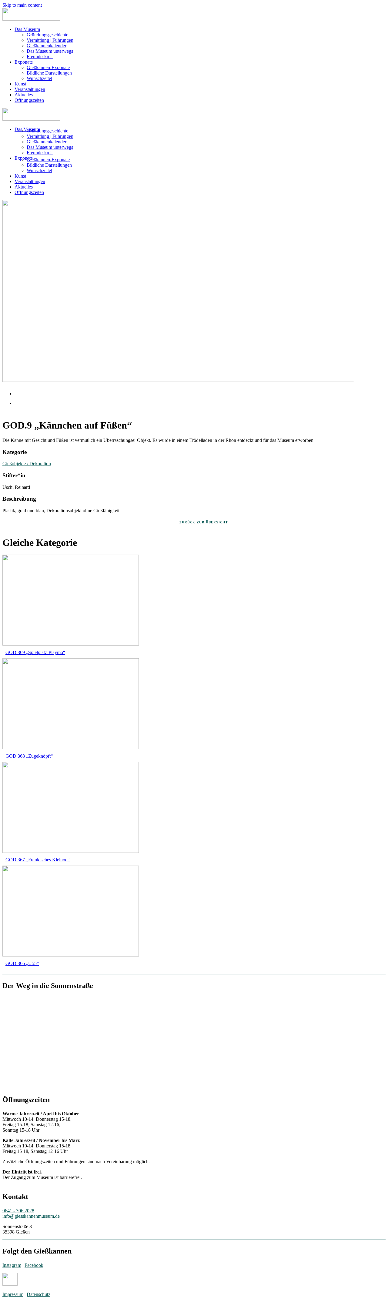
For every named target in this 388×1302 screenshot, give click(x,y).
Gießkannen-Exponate (48, 67)
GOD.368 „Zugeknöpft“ (29, 756)
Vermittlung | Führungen (50, 40)
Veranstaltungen (30, 89)
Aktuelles (24, 94)
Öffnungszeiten (29, 100)
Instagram (11, 1265)
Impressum (12, 1294)
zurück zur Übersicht (203, 522)
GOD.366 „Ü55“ (22, 963)
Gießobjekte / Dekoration (26, 463)
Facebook (34, 1265)
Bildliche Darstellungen (49, 72)
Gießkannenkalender (46, 45)
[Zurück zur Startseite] (31, 19)
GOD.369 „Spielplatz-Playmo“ (35, 652)
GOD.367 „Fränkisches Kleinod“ (37, 859)
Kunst (20, 83)
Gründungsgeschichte (47, 34)
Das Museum (27, 29)
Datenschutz (38, 1294)
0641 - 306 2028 (18, 1210)
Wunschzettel (39, 78)
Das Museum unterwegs (50, 51)
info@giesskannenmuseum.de (31, 1216)
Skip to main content (22, 5)
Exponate (24, 62)
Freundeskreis (40, 56)
